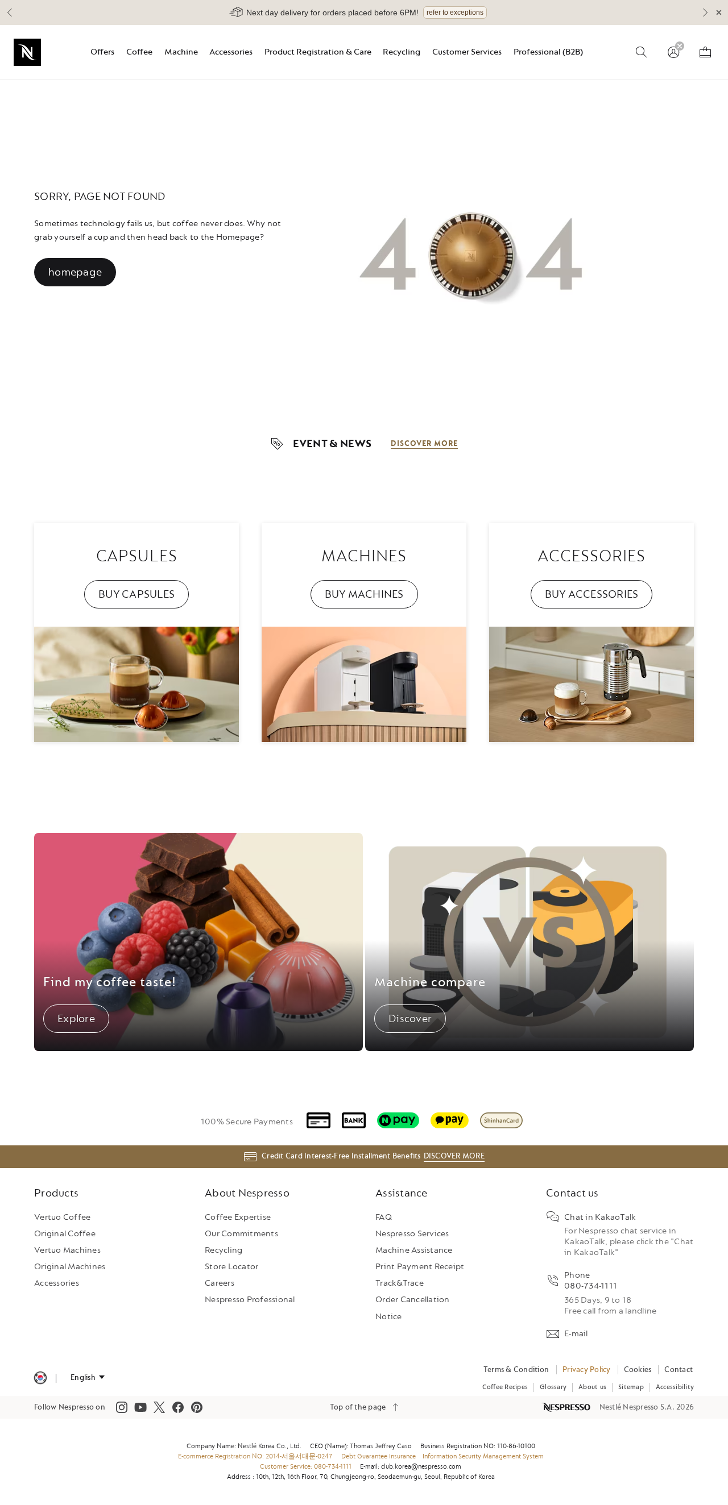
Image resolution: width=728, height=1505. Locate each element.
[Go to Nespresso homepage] (27, 52)
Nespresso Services (412, 1233)
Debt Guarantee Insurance (378, 1456)
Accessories (56, 1283)
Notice (388, 1316)
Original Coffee (65, 1233)
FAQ (383, 1217)
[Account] (673, 52)
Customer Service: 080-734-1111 (305, 1466)
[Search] (641, 52)
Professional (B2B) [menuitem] (548, 52)
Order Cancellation (412, 1299)
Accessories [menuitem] (231, 52)
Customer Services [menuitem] (467, 52)
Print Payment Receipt (419, 1266)
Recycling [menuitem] (401, 52)
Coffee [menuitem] (139, 52)
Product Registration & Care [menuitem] (317, 52)
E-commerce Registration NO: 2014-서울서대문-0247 (255, 1456)
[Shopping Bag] (705, 52)
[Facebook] (178, 1407)
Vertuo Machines (67, 1250)
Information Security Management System (483, 1456)
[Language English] (87, 1378)
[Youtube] (140, 1407)
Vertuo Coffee (62, 1217)
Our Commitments (241, 1233)
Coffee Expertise (238, 1217)
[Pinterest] (197, 1407)
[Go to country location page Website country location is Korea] (40, 1378)
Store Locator (231, 1266)
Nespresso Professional (250, 1299)
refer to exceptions (455, 12)
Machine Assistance (414, 1250)
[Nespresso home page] (567, 1407)
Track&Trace (399, 1283)
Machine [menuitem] (181, 52)
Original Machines (69, 1266)
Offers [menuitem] (102, 52)
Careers (219, 1283)
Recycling (223, 1250)
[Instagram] (122, 1407)
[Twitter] (159, 1407)
